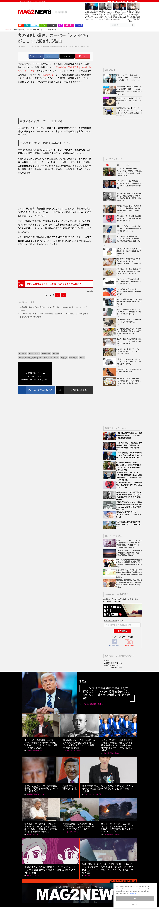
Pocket (83, 56)
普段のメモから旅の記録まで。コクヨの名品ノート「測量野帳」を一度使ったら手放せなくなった (129, 312)
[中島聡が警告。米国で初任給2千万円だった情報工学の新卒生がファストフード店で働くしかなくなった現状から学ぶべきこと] (109, 93)
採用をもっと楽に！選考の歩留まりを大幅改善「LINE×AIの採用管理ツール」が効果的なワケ (129, 77)
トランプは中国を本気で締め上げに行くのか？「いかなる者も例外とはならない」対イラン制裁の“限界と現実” (91, 15)
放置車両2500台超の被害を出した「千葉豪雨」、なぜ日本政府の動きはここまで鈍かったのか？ (78, 826)
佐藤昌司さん (49, 74)
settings (135, 904)
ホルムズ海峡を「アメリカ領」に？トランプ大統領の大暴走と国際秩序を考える (129, 291)
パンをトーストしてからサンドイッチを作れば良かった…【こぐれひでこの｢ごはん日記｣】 (129, 351)
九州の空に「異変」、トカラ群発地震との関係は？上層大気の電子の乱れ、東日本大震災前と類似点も (129, 553)
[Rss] (62, 12)
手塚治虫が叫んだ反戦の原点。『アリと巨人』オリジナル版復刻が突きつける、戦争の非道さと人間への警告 (50, 870)
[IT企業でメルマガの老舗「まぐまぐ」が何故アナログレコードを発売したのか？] (109, 105)
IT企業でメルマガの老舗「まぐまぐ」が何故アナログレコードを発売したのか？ (129, 100)
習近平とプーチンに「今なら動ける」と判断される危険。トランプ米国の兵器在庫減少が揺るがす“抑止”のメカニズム (117, 828)
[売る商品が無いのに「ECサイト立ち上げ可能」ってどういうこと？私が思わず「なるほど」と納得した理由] (109, 115)
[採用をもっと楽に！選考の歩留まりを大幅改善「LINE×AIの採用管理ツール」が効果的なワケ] (109, 82)
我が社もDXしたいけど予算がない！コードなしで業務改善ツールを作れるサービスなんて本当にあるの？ (129, 208)
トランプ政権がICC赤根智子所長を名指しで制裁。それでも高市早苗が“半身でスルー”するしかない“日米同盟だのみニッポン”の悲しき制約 (117, 745)
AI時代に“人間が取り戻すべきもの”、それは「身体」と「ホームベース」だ (128, 514)
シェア (33, 56)
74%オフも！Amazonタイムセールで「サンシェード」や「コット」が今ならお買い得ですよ (129, 361)
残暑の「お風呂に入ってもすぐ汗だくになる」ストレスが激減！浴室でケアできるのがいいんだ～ (129, 228)
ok (135, 898)
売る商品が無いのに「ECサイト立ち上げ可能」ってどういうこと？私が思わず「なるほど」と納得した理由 (129, 110)
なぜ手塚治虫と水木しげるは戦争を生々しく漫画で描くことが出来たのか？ (128, 524)
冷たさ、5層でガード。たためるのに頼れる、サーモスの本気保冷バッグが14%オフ (129, 251)
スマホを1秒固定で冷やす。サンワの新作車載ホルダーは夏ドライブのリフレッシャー (129, 301)
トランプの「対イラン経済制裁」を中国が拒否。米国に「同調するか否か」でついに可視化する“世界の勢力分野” (119, 15)
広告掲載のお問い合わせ (113, 663)
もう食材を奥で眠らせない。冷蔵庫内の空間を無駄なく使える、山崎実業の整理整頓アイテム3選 (129, 331)
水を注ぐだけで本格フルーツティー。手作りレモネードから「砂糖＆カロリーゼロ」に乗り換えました (129, 381)
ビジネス (24, 46)
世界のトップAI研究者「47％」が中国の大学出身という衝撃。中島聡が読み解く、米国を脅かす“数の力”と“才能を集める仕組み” (133, 16)
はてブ (49, 56)
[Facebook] (56, 12)
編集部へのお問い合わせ (113, 665)
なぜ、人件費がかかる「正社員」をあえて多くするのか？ (54, 284)
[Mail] (65, 12)
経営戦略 (74, 358)
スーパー (23, 353)
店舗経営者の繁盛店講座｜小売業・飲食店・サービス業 (39, 358)
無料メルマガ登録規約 (110, 620)
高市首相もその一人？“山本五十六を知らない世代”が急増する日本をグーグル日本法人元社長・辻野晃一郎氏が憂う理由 (105, 15)
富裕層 (56, 353)
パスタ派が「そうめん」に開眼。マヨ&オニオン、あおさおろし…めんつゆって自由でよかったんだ (129, 271)
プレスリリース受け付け (113, 667)
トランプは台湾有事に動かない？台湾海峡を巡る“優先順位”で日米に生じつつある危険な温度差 (129, 435)
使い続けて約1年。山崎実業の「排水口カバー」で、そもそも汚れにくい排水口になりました (129, 341)
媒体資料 (107, 660)
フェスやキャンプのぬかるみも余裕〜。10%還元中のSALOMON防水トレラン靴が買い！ (129, 281)
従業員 (64, 358)
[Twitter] (59, 12)
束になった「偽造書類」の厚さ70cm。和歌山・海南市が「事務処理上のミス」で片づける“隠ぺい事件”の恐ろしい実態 (40, 744)
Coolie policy (133, 893)
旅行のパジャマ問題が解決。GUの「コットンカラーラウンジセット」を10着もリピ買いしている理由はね (129, 261)
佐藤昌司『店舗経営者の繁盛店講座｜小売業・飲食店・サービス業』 (66, 46)
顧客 (82, 358)
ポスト (68, 56)
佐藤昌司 (47, 353)
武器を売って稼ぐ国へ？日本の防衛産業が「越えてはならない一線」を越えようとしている (129, 218)
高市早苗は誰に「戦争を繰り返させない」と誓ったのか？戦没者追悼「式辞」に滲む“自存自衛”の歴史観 (107, 788)
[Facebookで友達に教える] (36, 386)
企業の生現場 (35, 353)
